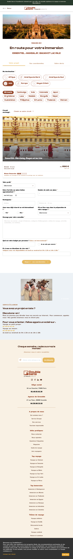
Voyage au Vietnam (36, 460)
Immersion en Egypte (36, 499)
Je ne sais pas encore (48, 244)
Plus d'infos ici (36, 3)
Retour (9, 8)
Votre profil (7, 182)
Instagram (32, 380)
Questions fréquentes (37, 441)
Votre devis (59, 63)
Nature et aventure (36, 535)
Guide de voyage (36, 448)
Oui (7, 213)
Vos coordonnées (36, 63)
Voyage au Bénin (36, 470)
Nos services (36, 422)
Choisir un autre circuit (22, 111)
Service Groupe (36, 419)
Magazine (36, 444)
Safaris (36, 529)
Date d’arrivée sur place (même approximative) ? (14, 191)
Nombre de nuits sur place (47, 190)
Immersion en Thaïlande (36, 496)
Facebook (35, 380)
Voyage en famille (36, 522)
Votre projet (14, 63)
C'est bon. (65, 554)
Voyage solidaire (36, 518)
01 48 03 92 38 (8, 326)
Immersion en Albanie (36, 492)
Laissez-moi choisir (9, 554)
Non (21, 213)
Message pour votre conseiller (13, 217)
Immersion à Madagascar (36, 489)
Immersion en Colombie (36, 510)
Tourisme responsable (37, 425)
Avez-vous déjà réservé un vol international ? (18, 208)
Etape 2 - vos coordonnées (35, 262)
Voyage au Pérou (36, 480)
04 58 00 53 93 (9, 331)
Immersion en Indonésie (36, 506)
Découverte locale (36, 525)
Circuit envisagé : (6, 111)
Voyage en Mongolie (36, 467)
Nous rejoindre (36, 437)
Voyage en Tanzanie (36, 463)
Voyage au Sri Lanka (36, 477)
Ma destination (8, 71)
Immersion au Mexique (36, 503)
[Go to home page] (35, 8)
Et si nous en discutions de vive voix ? (30, 249)
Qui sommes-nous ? (36, 415)
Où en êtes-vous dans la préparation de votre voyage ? (52, 208)
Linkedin (38, 380)
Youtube (41, 380)
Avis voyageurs (37, 451)
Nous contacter (36, 434)
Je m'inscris (48, 360)
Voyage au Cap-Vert (36, 474)
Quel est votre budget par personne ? (24, 241)
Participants (7, 200)
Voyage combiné (36, 532)
